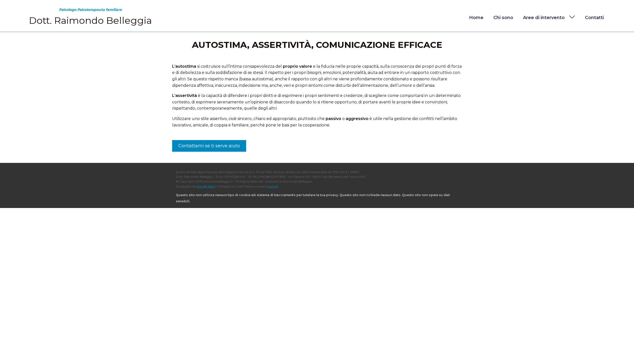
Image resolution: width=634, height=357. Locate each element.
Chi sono (503, 17)
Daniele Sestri (205, 186)
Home (476, 17)
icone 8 (273, 186)
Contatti (594, 17)
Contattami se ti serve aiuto (209, 146)
